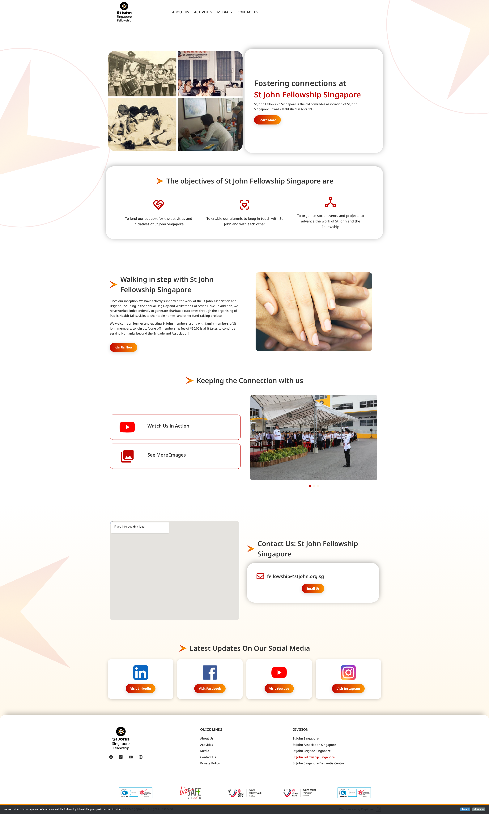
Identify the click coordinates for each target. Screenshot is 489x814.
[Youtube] (131, 757)
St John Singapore (306, 738)
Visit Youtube (279, 688)
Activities (203, 12)
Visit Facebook (210, 688)
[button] (310, 486)
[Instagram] (141, 757)
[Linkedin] (121, 757)
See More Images (166, 455)
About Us (180, 12)
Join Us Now (123, 347)
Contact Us (247, 12)
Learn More (267, 120)
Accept (465, 809)
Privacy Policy (210, 763)
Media (222, 12)
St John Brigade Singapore (312, 751)
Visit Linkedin (140, 688)
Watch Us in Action (168, 426)
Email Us (313, 588)
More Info (479, 809)
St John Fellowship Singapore (314, 757)
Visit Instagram (348, 688)
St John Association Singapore (314, 745)
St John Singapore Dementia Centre (318, 763)
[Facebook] (111, 757)
